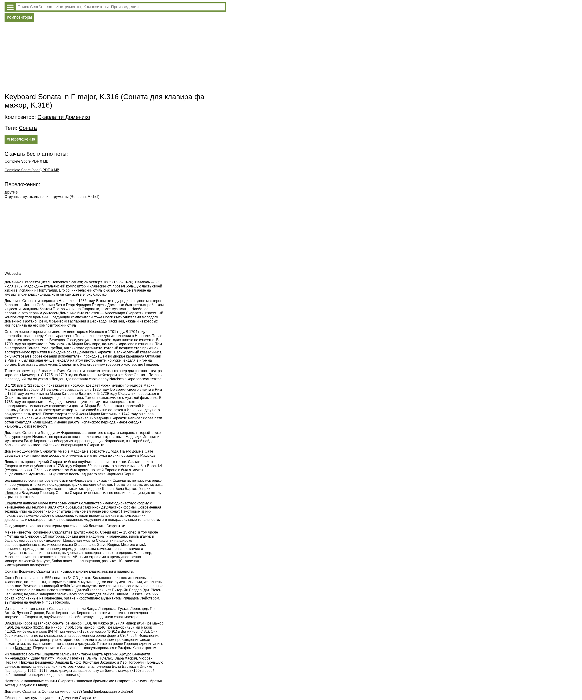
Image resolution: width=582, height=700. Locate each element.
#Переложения (21, 139)
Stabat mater (85, 544)
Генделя (62, 360)
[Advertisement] (115, 58)
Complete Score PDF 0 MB (26, 161)
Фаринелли (70, 433)
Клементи (23, 648)
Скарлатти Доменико (64, 117)
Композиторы (19, 17)
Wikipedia (13, 273)
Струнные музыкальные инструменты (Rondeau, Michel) (52, 197)
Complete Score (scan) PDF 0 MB (32, 170)
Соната (28, 128)
